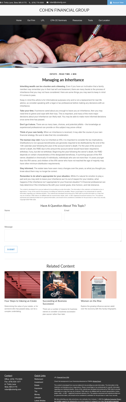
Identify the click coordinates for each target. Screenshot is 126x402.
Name (7, 210)
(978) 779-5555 (38, 2)
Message (9, 226)
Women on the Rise (91, 301)
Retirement (38, 379)
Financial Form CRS (63, 377)
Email (66, 210)
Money (37, 394)
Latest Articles (39, 400)
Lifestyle (37, 397)
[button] (18, 20)
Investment (38, 382)
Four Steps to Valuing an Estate (21, 301)
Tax (35, 391)
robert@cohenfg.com (58, 2)
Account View (118, 2)
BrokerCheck (97, 381)
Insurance (38, 388)
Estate (36, 385)
